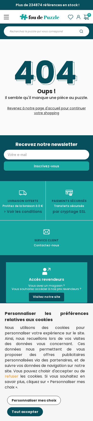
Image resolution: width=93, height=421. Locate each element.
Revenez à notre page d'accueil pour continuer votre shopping (46, 110)
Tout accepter (25, 411)
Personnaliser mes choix (34, 400)
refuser (11, 376)
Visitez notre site (46, 297)
